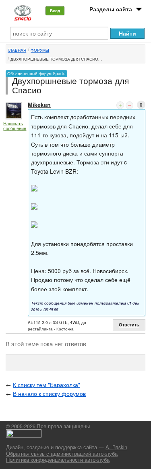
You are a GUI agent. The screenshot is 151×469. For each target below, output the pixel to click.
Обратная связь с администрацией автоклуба (62, 453)
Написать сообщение (14, 126)
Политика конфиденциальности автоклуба (58, 459)
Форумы (40, 50)
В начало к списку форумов (49, 393)
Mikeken (39, 105)
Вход (55, 10)
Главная (17, 50)
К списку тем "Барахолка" (46, 385)
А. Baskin (116, 447)
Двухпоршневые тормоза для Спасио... (56, 59)
